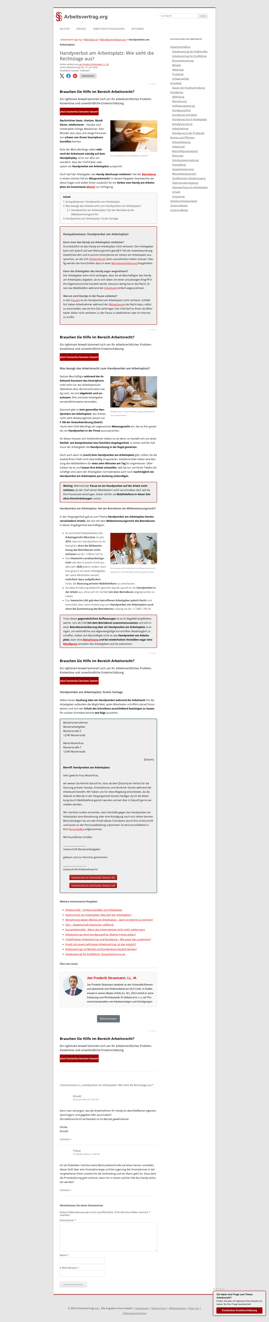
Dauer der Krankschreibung (188, 87)
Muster (65, 29)
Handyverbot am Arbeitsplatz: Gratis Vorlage (92, 218)
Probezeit (178, 74)
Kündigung (70, 644)
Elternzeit (177, 155)
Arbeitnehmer (97, 259)
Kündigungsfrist (181, 110)
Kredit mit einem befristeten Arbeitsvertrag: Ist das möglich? (100, 944)
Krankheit (176, 83)
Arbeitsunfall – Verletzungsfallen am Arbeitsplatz (93, 910)
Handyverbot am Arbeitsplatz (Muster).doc (93, 877)
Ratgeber (137, 29)
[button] (62, 76)
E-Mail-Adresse (69, 1267)
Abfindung (178, 97)
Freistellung (179, 164)
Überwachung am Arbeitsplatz (190, 187)
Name (64, 1255)
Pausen (75, 300)
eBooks (81, 29)
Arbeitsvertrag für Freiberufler (190, 51)
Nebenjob (178, 69)
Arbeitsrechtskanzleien (109, 29)
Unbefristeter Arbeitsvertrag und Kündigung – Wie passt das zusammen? (108, 939)
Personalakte (76, 829)
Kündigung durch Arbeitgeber (189, 119)
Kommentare (88, 75)
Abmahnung (90, 639)
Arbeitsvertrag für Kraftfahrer (189, 56)
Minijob (176, 65)
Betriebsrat (91, 39)
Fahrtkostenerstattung (185, 160)
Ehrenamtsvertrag (183, 60)
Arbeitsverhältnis (180, 47)
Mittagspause (117, 304)
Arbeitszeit (110, 288)
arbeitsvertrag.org (71, 39)
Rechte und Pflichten (182, 137)
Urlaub (176, 192)
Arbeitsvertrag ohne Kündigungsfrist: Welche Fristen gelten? (100, 934)
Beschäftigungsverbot (185, 151)
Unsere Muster (179, 205)
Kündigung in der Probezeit (188, 133)
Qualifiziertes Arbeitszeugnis (189, 178)
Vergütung (178, 196)
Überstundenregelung (185, 183)
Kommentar (68, 1220)
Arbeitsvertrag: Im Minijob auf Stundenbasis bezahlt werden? (101, 949)
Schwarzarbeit (180, 78)
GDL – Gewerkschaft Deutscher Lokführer (89, 924)
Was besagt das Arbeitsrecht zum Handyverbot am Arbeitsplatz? (103, 206)
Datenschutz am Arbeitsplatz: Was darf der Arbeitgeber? (98, 915)
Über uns (193, 1308)
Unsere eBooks (179, 210)
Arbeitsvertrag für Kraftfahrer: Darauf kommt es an (95, 954)
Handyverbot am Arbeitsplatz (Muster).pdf (93, 885)
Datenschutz (158, 1308)
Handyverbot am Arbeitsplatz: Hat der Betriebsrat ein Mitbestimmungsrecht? (102, 212)
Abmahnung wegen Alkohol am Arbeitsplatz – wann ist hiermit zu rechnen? (109, 919)
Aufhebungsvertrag (183, 106)
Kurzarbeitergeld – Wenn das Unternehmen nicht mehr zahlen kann (105, 929)
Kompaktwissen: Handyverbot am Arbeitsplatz (93, 201)
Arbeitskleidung (181, 142)
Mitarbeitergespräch (184, 173)
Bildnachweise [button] (108, 1018)
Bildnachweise (177, 1308)
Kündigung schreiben (184, 115)
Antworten (65, 1139)
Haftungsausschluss (134, 1313)
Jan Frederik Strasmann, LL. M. (94, 64)
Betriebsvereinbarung (113, 39)
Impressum (142, 1308)
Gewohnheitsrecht (183, 169)
